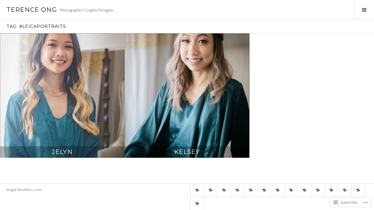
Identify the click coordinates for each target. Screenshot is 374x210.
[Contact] (197, 203)
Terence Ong (32, 9)
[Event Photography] (250, 190)
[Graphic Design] (237, 190)
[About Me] (358, 190)
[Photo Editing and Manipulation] (331, 190)
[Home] (197, 190)
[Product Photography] (317, 190)
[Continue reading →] (62, 95)
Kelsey (187, 152)
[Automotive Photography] (304, 190)
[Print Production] (264, 190)
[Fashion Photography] (291, 190)
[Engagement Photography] (224, 190)
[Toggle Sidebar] (364, 10)
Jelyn (62, 152)
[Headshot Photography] (277, 190)
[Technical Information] (344, 190)
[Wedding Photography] (210, 190)
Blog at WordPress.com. (24, 190)
